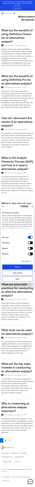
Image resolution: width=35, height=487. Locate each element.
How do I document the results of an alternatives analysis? (16, 121)
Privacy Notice (5, 477)
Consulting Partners (19, 456)
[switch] (30, 242)
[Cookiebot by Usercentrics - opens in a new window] (21, 206)
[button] (30, 482)
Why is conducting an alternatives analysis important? (15, 407)
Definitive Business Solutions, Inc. (18, 469)
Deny (17, 279)
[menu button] (14, 13)
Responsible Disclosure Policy (21, 477)
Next (9, 440)
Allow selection (17, 273)
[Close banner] (32, 206)
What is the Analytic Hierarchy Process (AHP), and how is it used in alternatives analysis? (17, 163)
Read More (17, 8)
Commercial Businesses (7, 456)
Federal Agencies (5, 453)
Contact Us (17, 461)
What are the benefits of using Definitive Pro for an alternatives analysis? (17, 79)
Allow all (17, 267)
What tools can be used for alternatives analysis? (17, 332)
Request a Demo (7, 461)
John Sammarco (9, 45)
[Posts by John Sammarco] (2, 45)
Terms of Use (5, 480)
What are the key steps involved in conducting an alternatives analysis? (16, 367)
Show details (25, 261)
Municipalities (23, 453)
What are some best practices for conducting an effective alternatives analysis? (17, 289)
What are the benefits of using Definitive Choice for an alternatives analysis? (17, 35)
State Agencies (14, 453)
